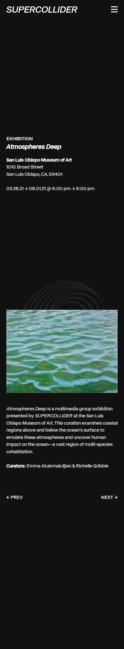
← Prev (14, 511)
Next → (109, 511)
